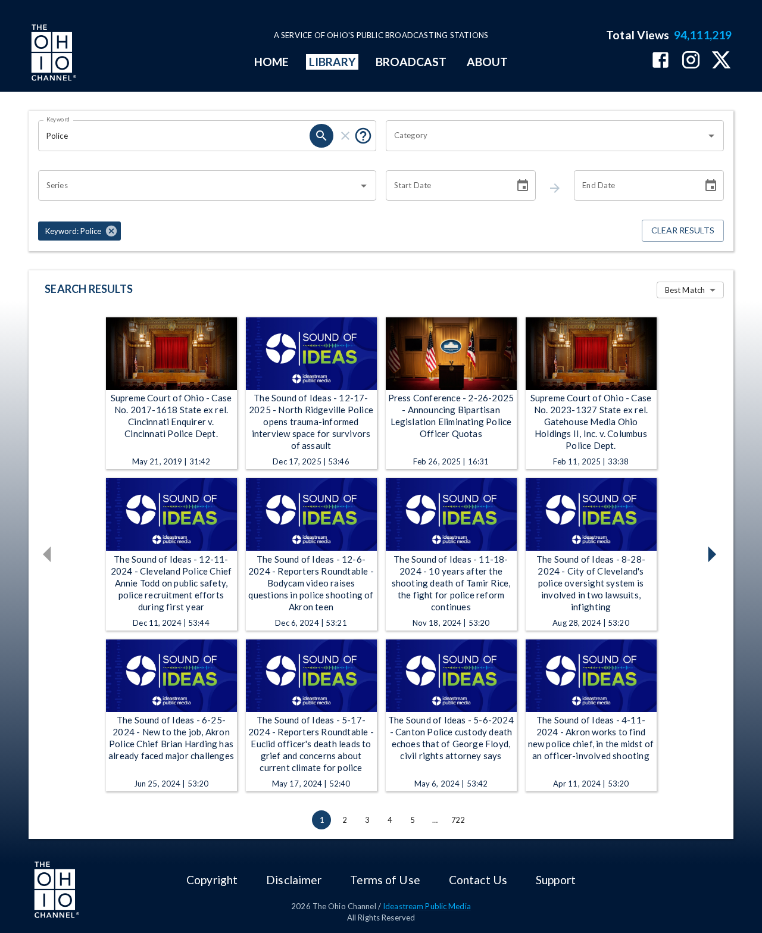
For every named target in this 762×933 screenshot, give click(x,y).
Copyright (212, 879)
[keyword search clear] (345, 136)
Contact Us (478, 879)
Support (556, 879)
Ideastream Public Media (427, 906)
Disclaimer (293, 879)
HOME (271, 61)
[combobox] (546, 136)
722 (457, 820)
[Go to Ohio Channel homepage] (52, 54)
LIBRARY (332, 61)
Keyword (58, 119)
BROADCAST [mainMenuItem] (411, 61)
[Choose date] (523, 186)
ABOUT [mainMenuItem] (487, 61)
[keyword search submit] (321, 136)
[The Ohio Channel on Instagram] (690, 61)
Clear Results (682, 230)
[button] (79, 231)
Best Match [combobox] (685, 290)
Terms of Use (385, 879)
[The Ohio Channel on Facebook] (660, 61)
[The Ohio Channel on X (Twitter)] (721, 61)
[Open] (711, 135)
